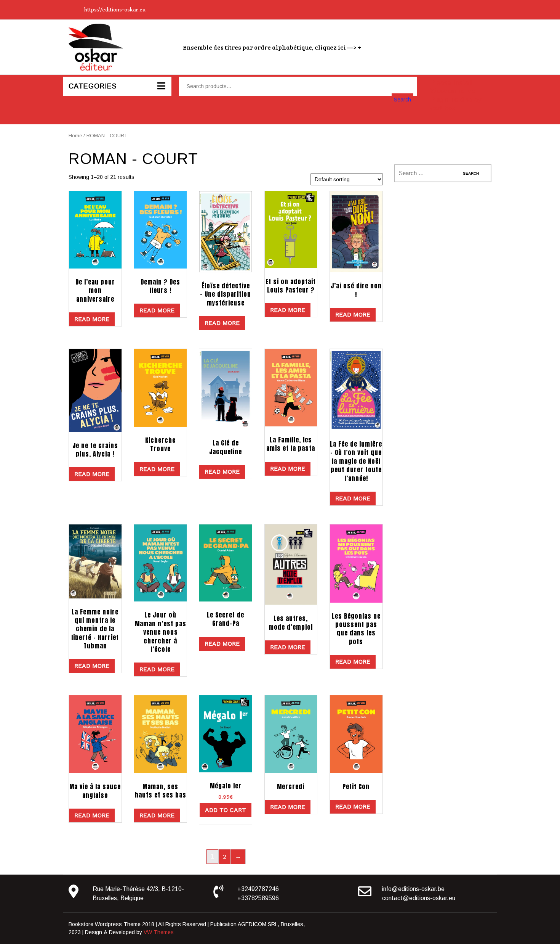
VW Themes (158, 932)
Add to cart (225, 810)
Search (402, 99)
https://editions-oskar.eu (115, 10)
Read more (91, 319)
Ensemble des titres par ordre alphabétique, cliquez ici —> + (272, 47)
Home (75, 135)
